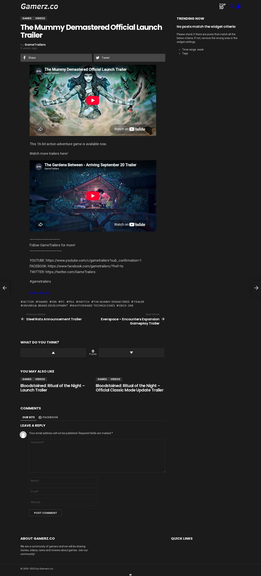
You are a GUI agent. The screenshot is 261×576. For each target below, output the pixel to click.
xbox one (126, 306)
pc (63, 302)
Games (27, 379)
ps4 (71, 302)
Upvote (53, 352)
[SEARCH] (231, 6)
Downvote (132, 352)
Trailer (139, 302)
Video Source (40, 293)
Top (222, 6)
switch (84, 302)
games (43, 302)
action (28, 302)
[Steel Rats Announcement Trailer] (4, 288)
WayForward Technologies (93, 306)
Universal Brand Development (45, 306)
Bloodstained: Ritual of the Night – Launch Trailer (52, 388)
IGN (54, 302)
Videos (40, 379)
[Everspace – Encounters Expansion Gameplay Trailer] (256, 288)
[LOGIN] (238, 6)
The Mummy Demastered (112, 302)
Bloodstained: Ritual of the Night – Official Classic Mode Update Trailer (129, 388)
